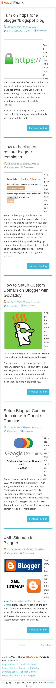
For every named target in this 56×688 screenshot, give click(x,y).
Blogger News (12, 431)
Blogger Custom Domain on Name (19, 664)
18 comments (28, 553)
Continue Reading (38, 128)
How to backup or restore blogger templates (20, 152)
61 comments (29, 305)
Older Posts (46, 645)
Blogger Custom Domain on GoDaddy (20, 668)
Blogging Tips (25, 30)
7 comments (29, 167)
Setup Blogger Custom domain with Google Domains (25, 415)
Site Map (50, 682)
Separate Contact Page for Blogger (19, 671)
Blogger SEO (12, 30)
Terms (29, 686)
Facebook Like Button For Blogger (18, 675)
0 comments (41, 30)
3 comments (28, 430)
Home (22, 645)
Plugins (12, 2)
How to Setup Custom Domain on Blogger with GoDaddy (26, 290)
